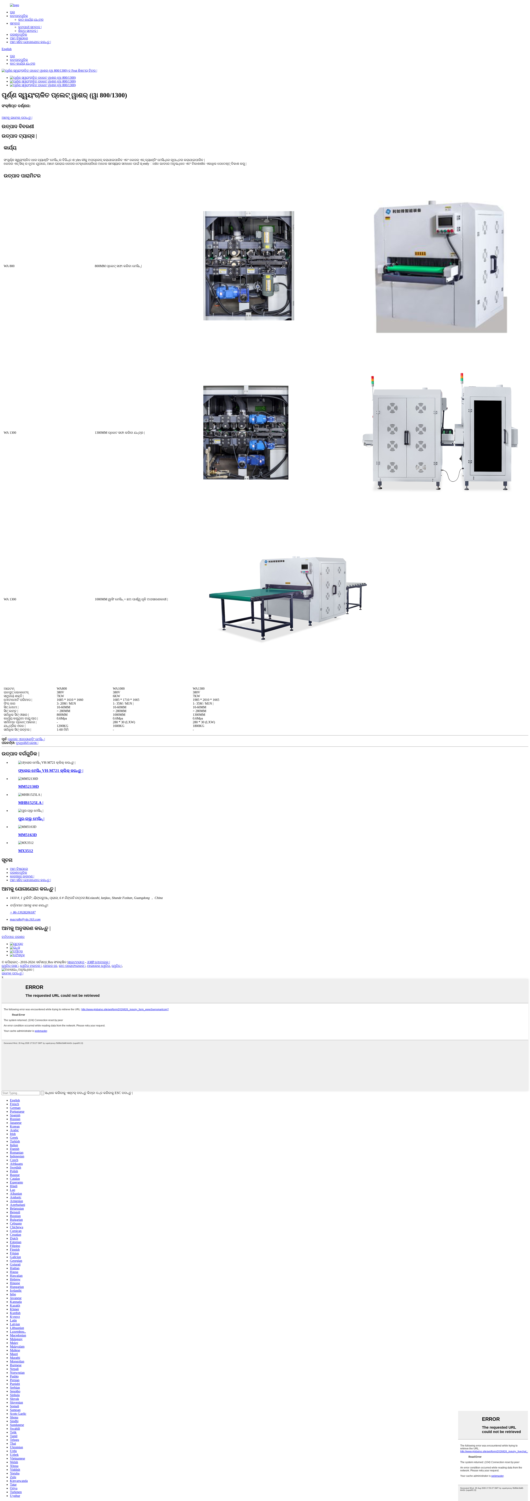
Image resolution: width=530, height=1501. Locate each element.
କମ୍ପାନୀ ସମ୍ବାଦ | (30, 27)
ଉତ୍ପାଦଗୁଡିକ (19, 16)
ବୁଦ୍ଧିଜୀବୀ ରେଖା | (27, 743)
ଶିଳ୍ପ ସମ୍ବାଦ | (28, 31)
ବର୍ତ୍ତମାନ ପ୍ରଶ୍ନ (13, 937)
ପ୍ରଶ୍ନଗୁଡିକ (18, 34)
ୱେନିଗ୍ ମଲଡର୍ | (31, 966)
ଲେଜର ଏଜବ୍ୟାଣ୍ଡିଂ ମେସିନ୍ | (26, 739)
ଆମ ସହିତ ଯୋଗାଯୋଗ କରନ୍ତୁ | (30, 42)
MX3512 (25, 851)
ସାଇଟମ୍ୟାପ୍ (76, 962)
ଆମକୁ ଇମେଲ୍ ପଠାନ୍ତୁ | (17, 117)
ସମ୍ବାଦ (15, 23)
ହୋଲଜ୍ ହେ (50, 966)
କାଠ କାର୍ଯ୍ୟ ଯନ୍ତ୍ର (30, 19)
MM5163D (27, 835)
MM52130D (28, 786)
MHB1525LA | (30, 803)
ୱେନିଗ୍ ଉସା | (10, 966)
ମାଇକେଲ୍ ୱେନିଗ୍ (98, 966)
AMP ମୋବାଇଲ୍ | (98, 962)
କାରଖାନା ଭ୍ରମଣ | (22, 876)
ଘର (12, 12)
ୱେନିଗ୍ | (117, 966)
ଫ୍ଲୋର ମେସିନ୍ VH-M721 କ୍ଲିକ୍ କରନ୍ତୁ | (50, 770)
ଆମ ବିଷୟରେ (19, 38)
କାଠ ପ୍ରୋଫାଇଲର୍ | (72, 966)
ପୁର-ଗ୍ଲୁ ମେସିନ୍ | (31, 819)
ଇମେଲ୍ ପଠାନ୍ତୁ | (12, 973)
